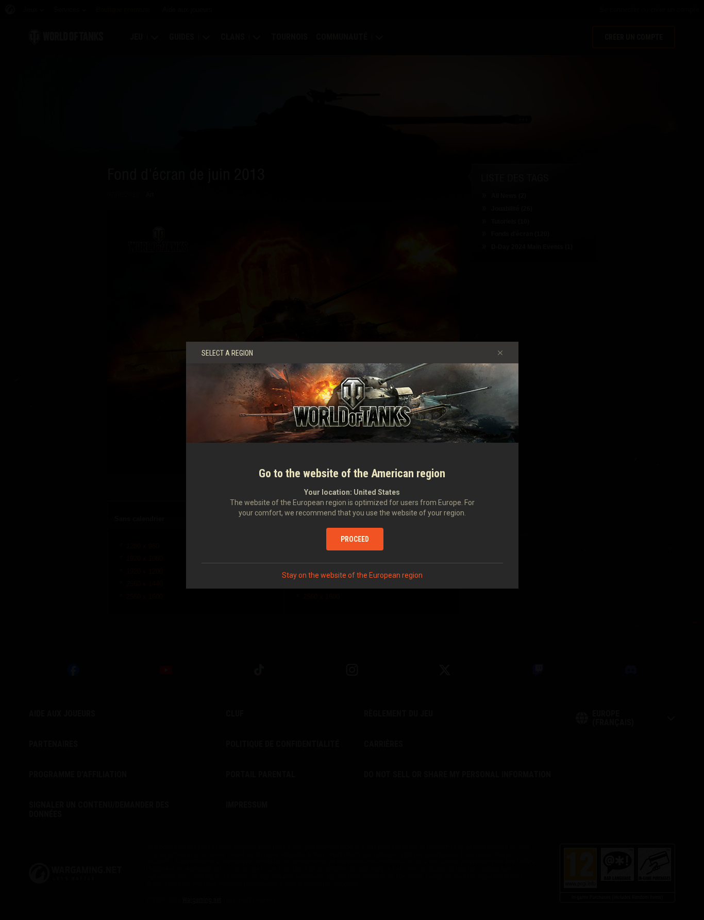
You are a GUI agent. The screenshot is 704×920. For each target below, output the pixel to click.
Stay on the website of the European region (352, 575)
